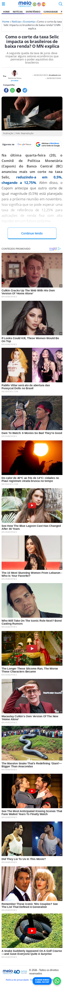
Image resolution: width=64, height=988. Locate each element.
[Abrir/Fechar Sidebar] (3, 4)
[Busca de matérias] (60, 5)
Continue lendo (32, 233)
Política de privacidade (17, 979)
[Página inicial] (25, 4)
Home (6, 11)
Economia (29, 21)
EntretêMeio (33, 11)
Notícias (18, 11)
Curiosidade (50, 11)
